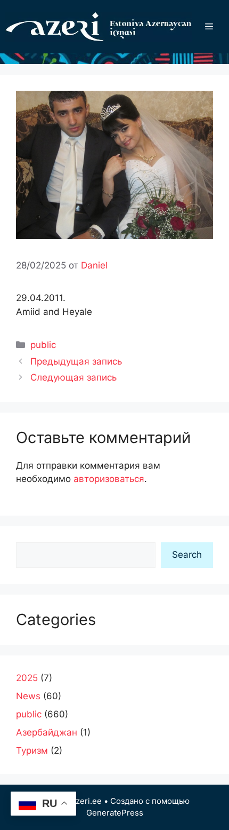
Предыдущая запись (76, 361)
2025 (27, 678)
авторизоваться (108, 478)
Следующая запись (73, 377)
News (28, 696)
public (43, 344)
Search (187, 554)
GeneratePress (114, 813)
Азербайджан (46, 732)
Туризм (32, 750)
